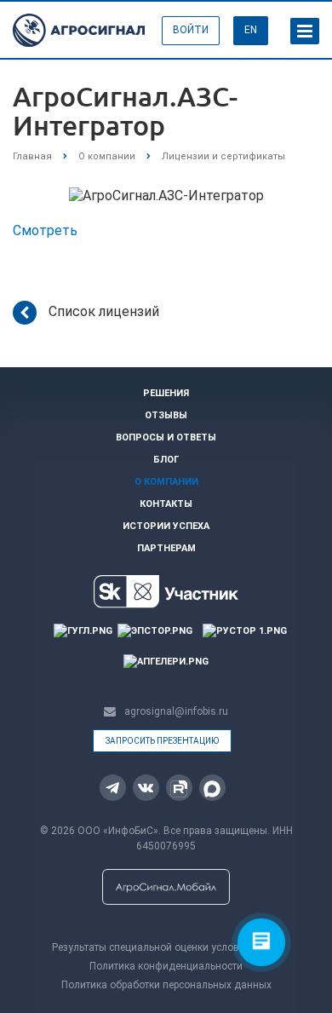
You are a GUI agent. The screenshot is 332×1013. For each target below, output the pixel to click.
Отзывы (166, 415)
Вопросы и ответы (166, 437)
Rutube (179, 787)
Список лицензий (104, 311)
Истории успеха (166, 526)
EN (250, 30)
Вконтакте (146, 787)
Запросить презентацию (162, 740)
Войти (191, 30)
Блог (166, 459)
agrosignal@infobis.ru (176, 711)
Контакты (166, 503)
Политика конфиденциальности (166, 966)
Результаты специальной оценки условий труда (166, 947)
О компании (166, 481)
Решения (166, 393)
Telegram (113, 787)
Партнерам (166, 548)
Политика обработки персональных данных (166, 985)
